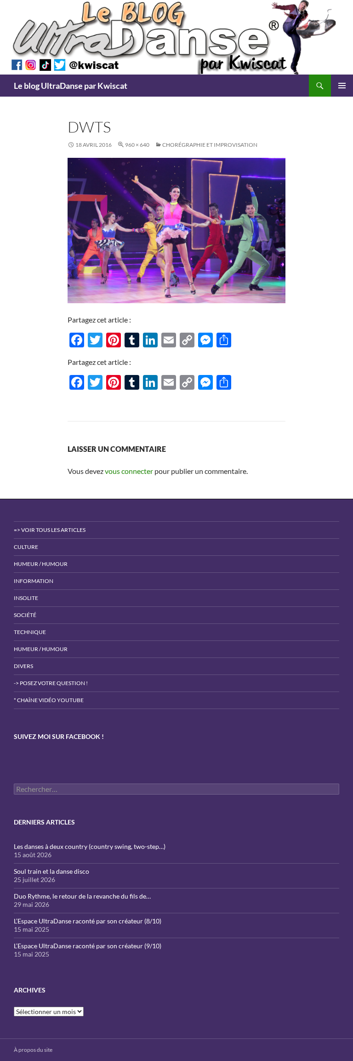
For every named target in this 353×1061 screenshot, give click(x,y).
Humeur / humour (41, 563)
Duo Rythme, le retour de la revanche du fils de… (82, 896)
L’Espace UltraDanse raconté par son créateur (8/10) (87, 921)
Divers (23, 666)
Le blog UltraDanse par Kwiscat (70, 86)
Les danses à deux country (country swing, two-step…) (89, 846)
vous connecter (129, 471)
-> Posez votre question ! (51, 683)
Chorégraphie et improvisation (209, 144)
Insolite (26, 597)
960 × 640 (137, 144)
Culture (26, 546)
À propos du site (33, 1049)
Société (25, 614)
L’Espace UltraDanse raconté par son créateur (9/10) (87, 946)
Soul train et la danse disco (51, 871)
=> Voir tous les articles (49, 529)
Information (33, 580)
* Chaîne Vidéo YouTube (49, 700)
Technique (30, 632)
